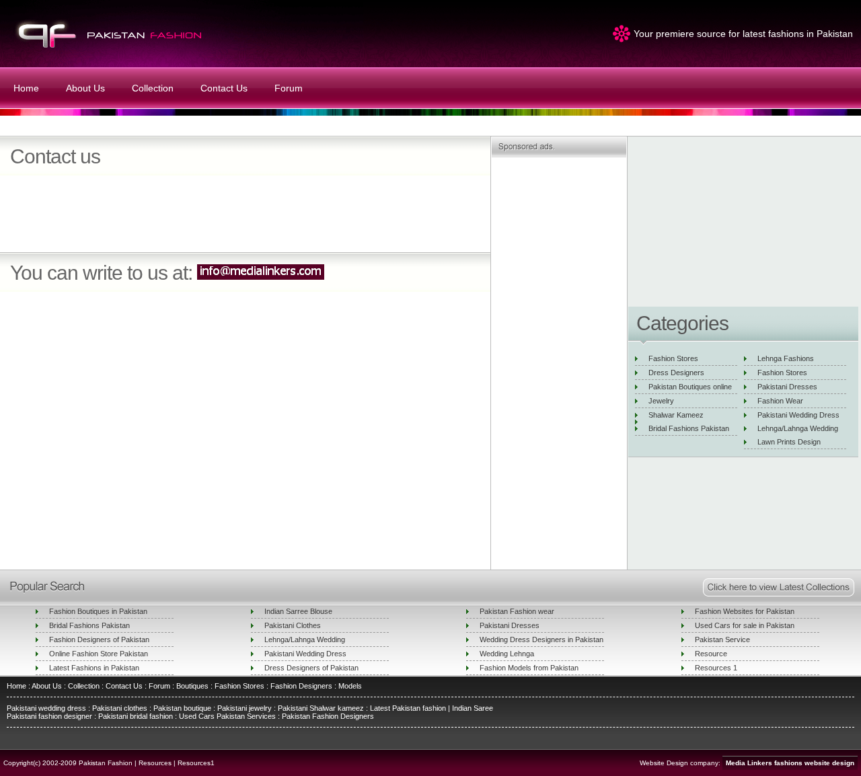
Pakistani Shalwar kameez (321, 708)
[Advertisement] (167, 224)
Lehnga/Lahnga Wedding (797, 428)
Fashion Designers (300, 686)
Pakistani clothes (119, 708)
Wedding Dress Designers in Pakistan (541, 639)
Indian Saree (472, 708)
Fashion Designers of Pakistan (99, 639)
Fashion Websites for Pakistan (744, 611)
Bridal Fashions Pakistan (688, 428)
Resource (711, 654)
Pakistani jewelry (243, 708)
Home (26, 88)
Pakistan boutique (182, 708)
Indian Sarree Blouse (298, 611)
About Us (85, 88)
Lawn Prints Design (789, 442)
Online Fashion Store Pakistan (98, 654)
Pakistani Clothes (292, 625)
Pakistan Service (722, 639)
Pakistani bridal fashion (134, 716)
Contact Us (224, 88)
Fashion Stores (673, 358)
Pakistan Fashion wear (517, 611)
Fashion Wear (780, 401)
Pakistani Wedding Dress (798, 415)
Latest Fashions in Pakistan (94, 668)
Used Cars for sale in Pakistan (744, 625)
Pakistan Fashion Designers (327, 716)
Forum (288, 88)
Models (350, 686)
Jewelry (661, 401)
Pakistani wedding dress (47, 708)
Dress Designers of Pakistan (311, 668)
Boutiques (192, 686)
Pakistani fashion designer (49, 716)
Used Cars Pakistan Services (227, 716)
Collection (153, 88)
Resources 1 (716, 668)
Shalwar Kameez (676, 415)
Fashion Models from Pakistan (529, 668)
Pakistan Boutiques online (690, 387)
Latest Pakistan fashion (408, 708)
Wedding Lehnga (507, 654)
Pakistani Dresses (787, 387)
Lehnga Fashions (785, 358)
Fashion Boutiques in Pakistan (98, 611)
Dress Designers (676, 372)
